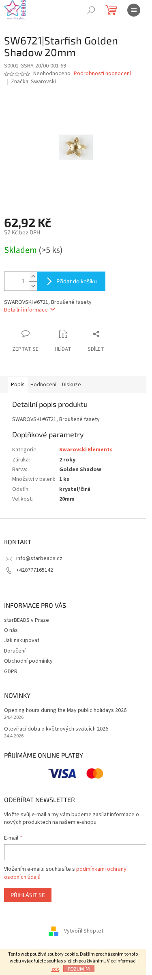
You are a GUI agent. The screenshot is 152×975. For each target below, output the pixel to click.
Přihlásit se (28, 894)
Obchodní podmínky (28, 661)
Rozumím (79, 968)
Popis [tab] (18, 385)
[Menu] (134, 10)
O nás (11, 630)
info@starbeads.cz (39, 558)
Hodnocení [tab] (43, 385)
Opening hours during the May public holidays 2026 (65, 710)
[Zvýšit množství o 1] (33, 276)
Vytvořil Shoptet (83, 931)
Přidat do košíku (76, 281)
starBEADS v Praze (26, 620)
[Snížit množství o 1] (33, 286)
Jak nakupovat (21, 640)
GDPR (10, 672)
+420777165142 (34, 570)
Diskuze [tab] (71, 385)
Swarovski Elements (86, 450)
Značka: (33, 82)
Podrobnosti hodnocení (102, 74)
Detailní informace (26, 310)
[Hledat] (91, 10)
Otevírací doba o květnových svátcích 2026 (56, 729)
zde (55, 969)
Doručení (15, 651)
